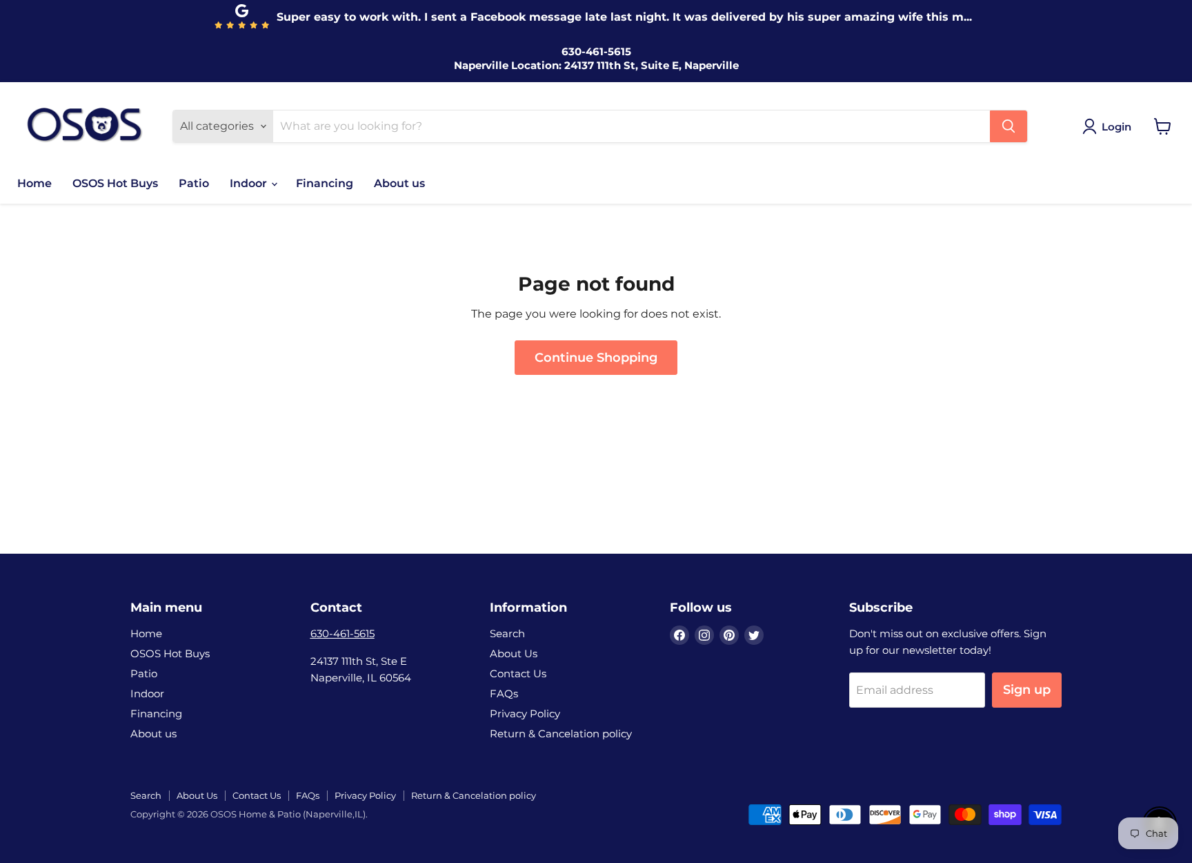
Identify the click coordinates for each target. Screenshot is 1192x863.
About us (399, 183)
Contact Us (518, 673)
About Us (513, 653)
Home (34, 183)
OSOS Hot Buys (115, 183)
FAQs (504, 693)
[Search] (1008, 126)
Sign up (1027, 689)
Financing (324, 183)
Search (507, 633)
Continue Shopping (596, 357)
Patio (194, 183)
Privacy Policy (525, 713)
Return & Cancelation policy (561, 733)
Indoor (250, 183)
